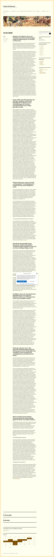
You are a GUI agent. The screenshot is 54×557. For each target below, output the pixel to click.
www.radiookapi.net (16, 478)
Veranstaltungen (42, 64)
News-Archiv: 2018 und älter (43, 69)
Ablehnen (32, 281)
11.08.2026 (41, 54)
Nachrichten (5, 41)
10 (5, 541)
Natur (48, 11)
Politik (34, 11)
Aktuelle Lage (13, 11)
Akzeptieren (21, 281)
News (18, 11)
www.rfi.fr (20, 290)
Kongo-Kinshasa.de (9, 6)
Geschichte (38, 11)
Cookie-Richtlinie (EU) (43, 73)
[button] (36, 273)
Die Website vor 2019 (6, 530)
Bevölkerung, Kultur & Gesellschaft (26, 11)
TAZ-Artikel (41, 63)
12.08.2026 (41, 52)
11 (10, 541)
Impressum (32, 283)
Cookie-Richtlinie (22, 283)
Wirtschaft (43, 11)
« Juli (10, 547)
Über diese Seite (6, 11)
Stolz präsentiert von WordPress (13, 553)
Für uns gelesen (42, 61)
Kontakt (41, 70)
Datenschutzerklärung (28, 283)
